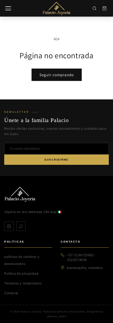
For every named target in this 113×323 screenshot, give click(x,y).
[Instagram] (9, 226)
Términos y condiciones (23, 283)
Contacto (11, 293)
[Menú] (8, 8)
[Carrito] (104, 8)
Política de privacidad (21, 274)
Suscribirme (56, 159)
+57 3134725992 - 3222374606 (81, 257)
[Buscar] (94, 8)
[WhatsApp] (21, 226)
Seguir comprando (56, 74)
